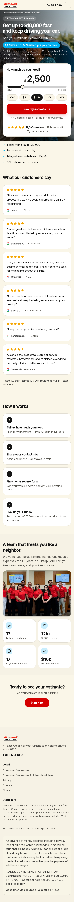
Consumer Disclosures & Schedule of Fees (21, 13)
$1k (24, 97)
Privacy (7, 780)
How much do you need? (23, 69)
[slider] (22, 87)
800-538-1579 (54, 879)
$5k (49, 97)
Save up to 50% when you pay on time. (33, 45)
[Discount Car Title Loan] (11, 5)
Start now (37, 703)
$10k (61, 97)
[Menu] (68, 5)
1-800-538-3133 (13, 754)
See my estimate (35, 109)
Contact (7, 785)
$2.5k (37, 97)
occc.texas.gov (15, 883)
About (6, 790)
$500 (12, 97)
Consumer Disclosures (16, 770)
